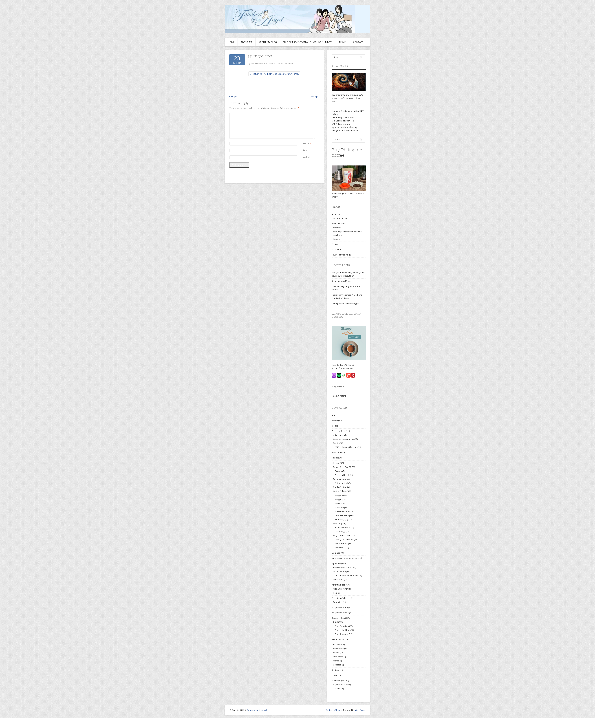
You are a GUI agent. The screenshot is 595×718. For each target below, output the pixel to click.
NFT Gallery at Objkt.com (343, 120)
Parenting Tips (338, 584)
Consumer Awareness (343, 439)
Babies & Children (343, 527)
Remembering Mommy (342, 281)
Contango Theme (334, 710)
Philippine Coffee (340, 607)
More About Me (340, 218)
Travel (343, 42)
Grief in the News (342, 630)
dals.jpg (233, 96)
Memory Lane (339, 571)
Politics (336, 443)
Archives (337, 227)
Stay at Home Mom (341, 535)
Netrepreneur (341, 543)
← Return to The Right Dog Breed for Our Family (274, 73)
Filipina (338, 688)
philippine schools (340, 612)
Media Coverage (343, 515)
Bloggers (339, 495)
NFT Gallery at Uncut (341, 124)
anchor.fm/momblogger (343, 368)
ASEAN (335, 420)
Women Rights (338, 680)
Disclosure (337, 249)
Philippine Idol (341, 483)
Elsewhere (338, 656)
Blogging (339, 499)
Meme (336, 660)
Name (306, 143)
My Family (336, 563)
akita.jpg (315, 96)
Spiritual (335, 670)
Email (306, 150)
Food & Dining (339, 487)
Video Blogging (341, 519)
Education (337, 602)
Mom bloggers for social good (345, 558)
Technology (340, 531)
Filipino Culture (340, 684)
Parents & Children (340, 598)
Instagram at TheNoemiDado (345, 130)
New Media (340, 547)
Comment (303, 114)
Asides (336, 652)
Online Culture (340, 491)
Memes (338, 503)
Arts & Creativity (340, 588)
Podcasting (340, 507)
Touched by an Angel (341, 254)
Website (307, 157)
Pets (335, 592)
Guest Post (337, 452)
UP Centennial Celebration (347, 575)
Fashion (338, 471)
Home (231, 42)
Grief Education (342, 626)
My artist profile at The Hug (344, 127)
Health (335, 457)
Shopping (337, 523)
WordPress (360, 710)
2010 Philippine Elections (346, 447)
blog (334, 425)
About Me (246, 42)
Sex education (338, 639)
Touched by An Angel (257, 710)
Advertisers (338, 648)
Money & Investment (344, 539)
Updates (337, 664)
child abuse (338, 435)
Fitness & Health (342, 475)
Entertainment (339, 479)
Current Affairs (338, 431)
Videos (336, 239)
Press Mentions (342, 511)
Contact (358, 42)
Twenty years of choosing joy (345, 303)
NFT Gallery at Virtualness (344, 117)
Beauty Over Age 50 (342, 467)
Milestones (338, 579)
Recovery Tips (338, 618)
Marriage (336, 552)
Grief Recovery (341, 634)
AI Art (334, 415)
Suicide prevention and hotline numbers (308, 42)
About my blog (268, 42)
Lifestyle (335, 463)
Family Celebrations (342, 567)
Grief (335, 622)
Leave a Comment (284, 63)
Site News (336, 644)
